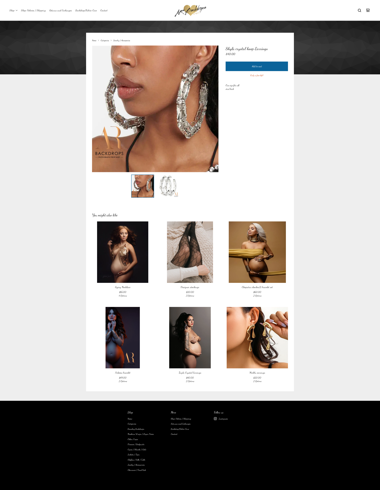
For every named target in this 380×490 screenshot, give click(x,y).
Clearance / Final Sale (137, 470)
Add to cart (257, 66)
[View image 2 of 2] (167, 186)
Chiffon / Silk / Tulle (136, 459)
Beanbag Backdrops (136, 429)
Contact (103, 10)
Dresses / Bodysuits (136, 444)
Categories (105, 40)
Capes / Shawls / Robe (137, 449)
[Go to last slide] (96, 108)
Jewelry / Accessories (121, 40)
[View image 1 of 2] (142, 186)
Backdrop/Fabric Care (86, 10)
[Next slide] (214, 108)
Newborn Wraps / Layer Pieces (141, 434)
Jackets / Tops (134, 454)
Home (94, 40)
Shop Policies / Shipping (33, 10)
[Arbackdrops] (190, 10)
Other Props (133, 439)
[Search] (359, 10)
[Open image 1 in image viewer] (155, 109)
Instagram (223, 418)
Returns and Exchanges (60, 10)
